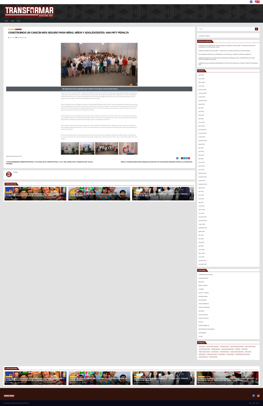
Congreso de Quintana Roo (228, 349)
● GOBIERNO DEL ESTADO (206, 274)
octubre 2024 (202, 137)
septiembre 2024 (203, 140)
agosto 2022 (202, 231)
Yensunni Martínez (213, 356)
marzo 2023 (201, 206)
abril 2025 (201, 118)
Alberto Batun (202, 346)
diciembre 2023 (202, 173)
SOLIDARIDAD (202, 332)
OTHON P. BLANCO (204, 318)
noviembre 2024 (203, 133)
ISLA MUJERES (15, 192)
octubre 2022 (202, 224)
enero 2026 (201, 86)
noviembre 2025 (203, 93)
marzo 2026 (201, 78)
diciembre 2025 (202, 89)
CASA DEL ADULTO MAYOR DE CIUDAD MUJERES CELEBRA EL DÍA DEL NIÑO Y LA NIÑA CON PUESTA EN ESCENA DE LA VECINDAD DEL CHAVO (35, 195)
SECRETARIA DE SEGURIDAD (207, 329)
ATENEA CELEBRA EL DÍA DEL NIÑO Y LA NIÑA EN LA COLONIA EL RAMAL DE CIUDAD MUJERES (98, 195)
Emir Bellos (237, 349)
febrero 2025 (202, 126)
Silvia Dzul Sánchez (203, 356)
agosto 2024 (202, 144)
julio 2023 (201, 191)
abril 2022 (201, 246)
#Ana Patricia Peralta (21, 37)
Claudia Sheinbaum (216, 349)
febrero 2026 (202, 82)
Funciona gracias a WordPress (9, 403)
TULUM (200, 336)
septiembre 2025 (203, 100)
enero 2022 (201, 257)
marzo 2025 (201, 122)
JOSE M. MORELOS (204, 303)
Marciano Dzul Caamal (212, 354)
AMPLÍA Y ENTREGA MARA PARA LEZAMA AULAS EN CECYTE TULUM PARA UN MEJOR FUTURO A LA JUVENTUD (156, 162)
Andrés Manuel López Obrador (237, 346)
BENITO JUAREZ (18, 29)
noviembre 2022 (203, 220)
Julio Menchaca (215, 351)
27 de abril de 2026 (204, 382)
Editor (16, 172)
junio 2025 (201, 111)
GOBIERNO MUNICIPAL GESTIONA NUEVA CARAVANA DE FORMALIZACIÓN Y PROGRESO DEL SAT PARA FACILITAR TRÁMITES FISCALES (226, 379)
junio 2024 (201, 151)
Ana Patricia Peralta (224, 346)
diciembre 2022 (202, 217)
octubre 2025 (202, 97)
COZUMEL (201, 289)
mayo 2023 (201, 198)
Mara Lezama (248, 351)
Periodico (201, 321)
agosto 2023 (202, 187)
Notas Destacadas (203, 314)
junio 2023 (201, 195)
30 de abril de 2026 (12, 382)
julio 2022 (201, 235)
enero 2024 (201, 169)
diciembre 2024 (202, 129)
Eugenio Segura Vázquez (204, 351)
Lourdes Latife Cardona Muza (236, 351)
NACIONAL (201, 311)
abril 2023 (201, 202)
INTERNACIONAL (203, 296)
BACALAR (201, 281)
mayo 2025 (201, 115)
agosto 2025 (202, 104)
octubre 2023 (202, 180)
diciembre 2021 (202, 260)
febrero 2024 (202, 166)
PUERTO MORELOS (204, 325)
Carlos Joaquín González (204, 349)
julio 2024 (201, 147)
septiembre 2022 (203, 227)
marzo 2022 (201, 249)
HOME (12, 20)
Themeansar (26, 403)
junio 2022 (201, 238)
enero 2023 (201, 213)
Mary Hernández (230, 354)
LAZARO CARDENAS (204, 307)
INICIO (18, 20)
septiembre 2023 (203, 184)
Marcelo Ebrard (202, 354)
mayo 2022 (201, 242)
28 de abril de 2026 (140, 382)
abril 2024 (201, 158)
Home (6, 20)
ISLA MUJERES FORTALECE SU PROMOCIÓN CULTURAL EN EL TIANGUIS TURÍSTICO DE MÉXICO (161, 195)
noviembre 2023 (203, 177)
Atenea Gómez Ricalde (250, 346)
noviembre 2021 (203, 264)
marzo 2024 (201, 162)
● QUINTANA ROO (12, 29)
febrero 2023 (202, 209)
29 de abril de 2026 (76, 382)
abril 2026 (201, 75)
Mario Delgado (222, 354)
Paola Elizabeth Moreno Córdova (243, 354)
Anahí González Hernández (212, 346)
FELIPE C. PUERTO (204, 292)
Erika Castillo (244, 349)
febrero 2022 (202, 253)
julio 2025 (201, 107)
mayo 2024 (201, 155)
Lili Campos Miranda (224, 351)
